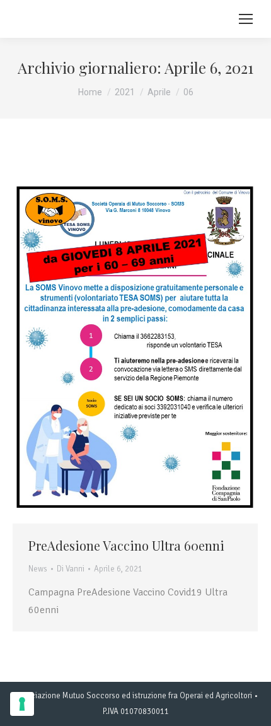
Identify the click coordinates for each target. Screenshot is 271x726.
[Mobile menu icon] (245, 19)
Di (70, 569)
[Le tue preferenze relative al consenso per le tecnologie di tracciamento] (22, 704)
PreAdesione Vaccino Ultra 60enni (126, 545)
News (37, 569)
